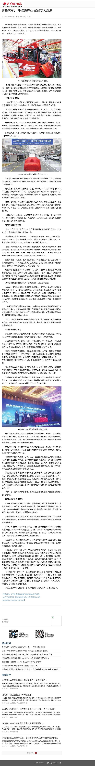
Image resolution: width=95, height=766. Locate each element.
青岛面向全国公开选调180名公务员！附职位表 (19, 666)
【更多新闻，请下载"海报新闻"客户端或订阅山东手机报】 (21, 594)
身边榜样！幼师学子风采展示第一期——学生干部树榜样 (23, 647)
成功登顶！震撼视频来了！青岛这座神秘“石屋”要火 (21, 662)
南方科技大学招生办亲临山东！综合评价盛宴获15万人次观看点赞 (27, 654)
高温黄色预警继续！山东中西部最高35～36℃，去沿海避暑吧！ (29, 709)
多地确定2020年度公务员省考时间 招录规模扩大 (23, 723)
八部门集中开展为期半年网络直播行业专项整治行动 (24, 680)
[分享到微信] (17, 613)
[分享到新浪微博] (26, 613)
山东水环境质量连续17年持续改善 (17, 695)
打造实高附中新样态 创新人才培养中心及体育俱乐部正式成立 (25, 658)
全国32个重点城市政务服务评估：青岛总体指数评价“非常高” (25, 651)
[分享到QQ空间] (35, 613)
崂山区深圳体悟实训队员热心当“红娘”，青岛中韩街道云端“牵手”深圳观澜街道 (32, 669)
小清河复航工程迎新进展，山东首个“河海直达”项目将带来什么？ (30, 738)
